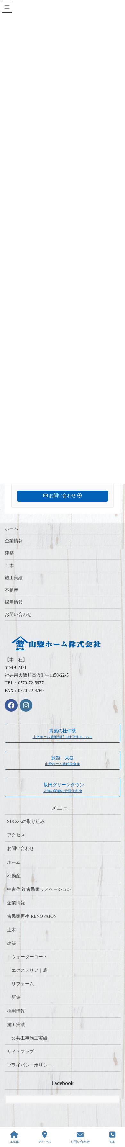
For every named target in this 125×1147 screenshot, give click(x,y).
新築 (16, 997)
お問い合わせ (18, 614)
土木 (9, 565)
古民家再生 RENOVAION (32, 916)
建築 (9, 553)
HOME (14, 1141)
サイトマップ (20, 1051)
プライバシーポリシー (29, 1065)
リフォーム (23, 983)
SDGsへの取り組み (26, 821)
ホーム (11, 528)
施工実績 (14, 577)
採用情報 (14, 602)
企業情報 (14, 540)
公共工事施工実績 (29, 1038)
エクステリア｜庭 (29, 970)
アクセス (16, 835)
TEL (112, 1141)
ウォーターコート (29, 956)
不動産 (11, 590)
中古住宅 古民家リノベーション (39, 889)
